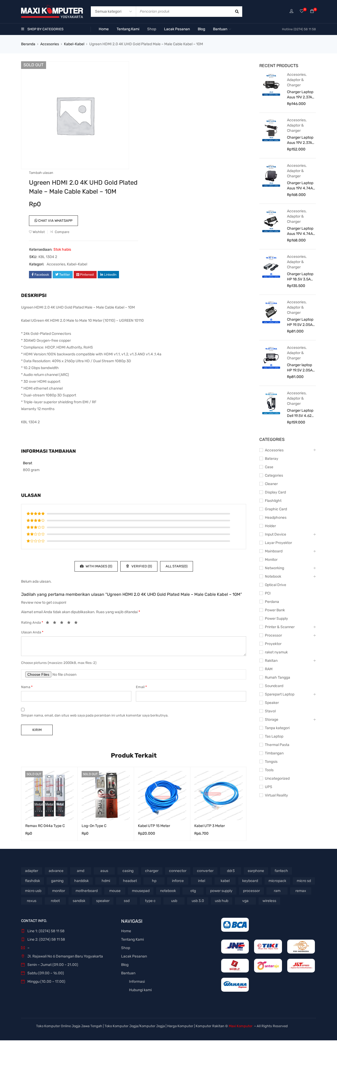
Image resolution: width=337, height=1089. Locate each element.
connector (177, 871)
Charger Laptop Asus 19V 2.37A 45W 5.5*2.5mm (300, 140)
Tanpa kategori (277, 728)
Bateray (271, 458)
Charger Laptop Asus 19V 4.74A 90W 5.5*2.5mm (300, 231)
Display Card (275, 492)
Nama (27, 687)
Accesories (49, 44)
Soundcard (274, 686)
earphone (256, 871)
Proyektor (273, 644)
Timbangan (274, 753)
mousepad (141, 891)
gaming (57, 881)
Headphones (275, 517)
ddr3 (231, 871)
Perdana (272, 601)
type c (150, 901)
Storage (271, 719)
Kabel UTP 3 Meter (209, 826)
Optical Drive (275, 585)
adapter (31, 871)
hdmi (106, 881)
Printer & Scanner (280, 627)
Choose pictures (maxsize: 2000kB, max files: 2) (58, 663)
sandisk (79, 901)
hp (154, 881)
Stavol (270, 711)
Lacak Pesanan (134, 956)
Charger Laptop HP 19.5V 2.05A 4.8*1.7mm (300, 322)
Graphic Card (276, 509)
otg (193, 891)
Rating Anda (32, 622)
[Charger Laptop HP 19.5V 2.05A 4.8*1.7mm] (271, 312)
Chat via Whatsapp (54, 221)
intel (201, 881)
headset (130, 881)
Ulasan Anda (32, 632)
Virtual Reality (276, 795)
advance (56, 871)
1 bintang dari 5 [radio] (49, 623)
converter (205, 871)
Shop (125, 948)
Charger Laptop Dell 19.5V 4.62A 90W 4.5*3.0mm (300, 413)
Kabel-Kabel (74, 44)
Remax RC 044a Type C (45, 826)
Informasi (137, 981)
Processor (273, 635)
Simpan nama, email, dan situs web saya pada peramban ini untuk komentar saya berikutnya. (94, 715)
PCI (268, 593)
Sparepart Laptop (279, 694)
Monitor (271, 559)
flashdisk (32, 881)
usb (174, 901)
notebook (168, 891)
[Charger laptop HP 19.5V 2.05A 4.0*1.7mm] (271, 357)
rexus (31, 901)
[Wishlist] (302, 11)
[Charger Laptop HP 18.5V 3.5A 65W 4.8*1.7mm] (271, 266)
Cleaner (271, 484)
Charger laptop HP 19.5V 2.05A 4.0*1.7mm (300, 368)
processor (251, 891)
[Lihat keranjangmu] (312, 11)
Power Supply (276, 618)
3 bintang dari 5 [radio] (63, 623)
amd (80, 871)
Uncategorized (277, 778)
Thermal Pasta (277, 745)
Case (269, 467)
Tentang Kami (132, 939)
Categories (274, 475)
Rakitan (271, 660)
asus (104, 871)
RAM (268, 669)
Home (126, 931)
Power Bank (275, 610)
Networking (274, 568)
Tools (269, 770)
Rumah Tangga (277, 677)
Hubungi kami (140, 990)
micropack (277, 881)
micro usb (33, 891)
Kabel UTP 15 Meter (154, 826)
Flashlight (273, 500)
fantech (281, 871)
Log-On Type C (94, 826)
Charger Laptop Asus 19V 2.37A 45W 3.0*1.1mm (300, 95)
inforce (178, 881)
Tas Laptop (274, 736)
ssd (127, 901)
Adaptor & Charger (295, 82)
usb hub (221, 901)
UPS (268, 787)
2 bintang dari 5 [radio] (56, 623)
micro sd (304, 881)
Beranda (28, 44)
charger (151, 871)
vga (245, 901)
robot (55, 901)
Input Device (275, 534)
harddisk (81, 881)
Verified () (141, 566)
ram (277, 891)
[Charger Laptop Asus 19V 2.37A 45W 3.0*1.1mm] (271, 84)
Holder (270, 526)
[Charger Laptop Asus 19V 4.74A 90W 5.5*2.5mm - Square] (271, 175)
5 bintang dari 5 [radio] (77, 623)
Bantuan (128, 973)
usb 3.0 (198, 901)
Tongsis (271, 761)
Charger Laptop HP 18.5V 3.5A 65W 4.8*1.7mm (300, 277)
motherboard (87, 891)
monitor (58, 891)
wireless (269, 901)
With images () (98, 566)
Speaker (272, 702)
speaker (103, 901)
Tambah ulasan (41, 173)
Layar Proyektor (278, 543)
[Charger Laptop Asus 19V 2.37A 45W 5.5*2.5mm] (271, 130)
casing (127, 871)
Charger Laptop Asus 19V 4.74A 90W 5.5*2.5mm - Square (300, 186)
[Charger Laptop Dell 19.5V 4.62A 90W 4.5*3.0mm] (271, 403)
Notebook (273, 576)
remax (300, 891)
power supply (221, 891)
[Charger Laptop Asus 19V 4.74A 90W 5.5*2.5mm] (271, 221)
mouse (115, 891)
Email (141, 687)
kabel (225, 881)
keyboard (250, 881)
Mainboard (274, 551)
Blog (124, 964)
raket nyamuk (276, 652)
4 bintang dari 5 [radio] (70, 623)
